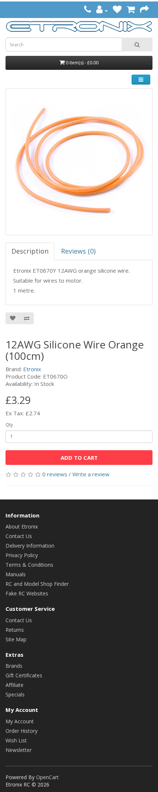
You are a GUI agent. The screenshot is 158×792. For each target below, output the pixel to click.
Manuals (16, 574)
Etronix (32, 369)
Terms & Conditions (29, 564)
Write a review (90, 474)
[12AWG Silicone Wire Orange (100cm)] (79, 161)
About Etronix (22, 526)
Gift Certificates (24, 675)
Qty (9, 425)
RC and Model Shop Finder (37, 583)
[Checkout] (144, 10)
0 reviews (54, 474)
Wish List (16, 740)
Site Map (16, 639)
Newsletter (19, 749)
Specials (15, 694)
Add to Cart (79, 457)
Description (30, 251)
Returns (15, 629)
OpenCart (47, 777)
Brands (14, 665)
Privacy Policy (22, 555)
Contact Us (19, 536)
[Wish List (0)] (117, 10)
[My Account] (102, 10)
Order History (21, 730)
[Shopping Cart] (131, 10)
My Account (20, 721)
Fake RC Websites (27, 593)
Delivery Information (30, 545)
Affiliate (15, 684)
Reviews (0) (78, 251)
